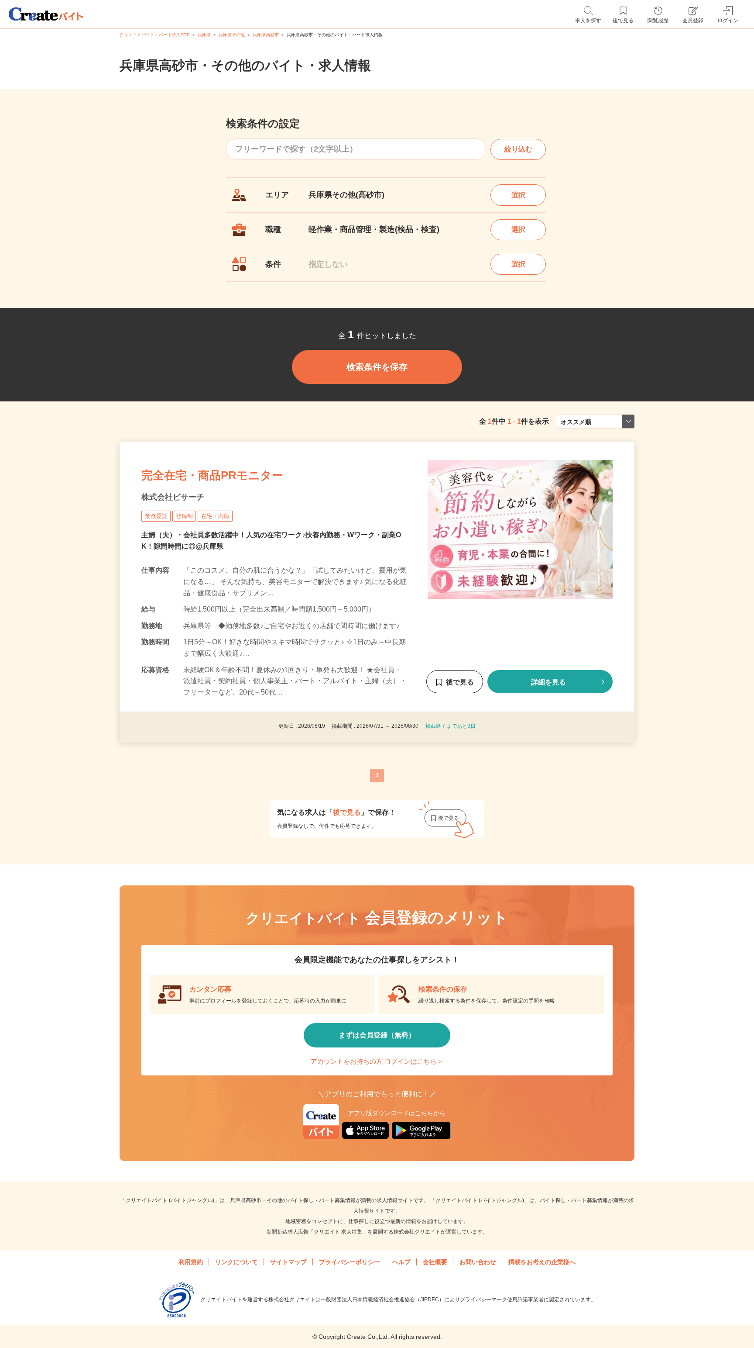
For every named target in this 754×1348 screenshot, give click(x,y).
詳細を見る (548, 682)
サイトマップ (288, 1261)
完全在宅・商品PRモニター (212, 475)
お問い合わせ (477, 1261)
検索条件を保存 (377, 367)
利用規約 (190, 1261)
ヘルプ (401, 1261)
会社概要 (435, 1261)
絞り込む (518, 149)
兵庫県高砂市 (266, 34)
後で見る (460, 682)
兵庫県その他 (232, 34)
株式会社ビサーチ (172, 497)
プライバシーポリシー (349, 1261)
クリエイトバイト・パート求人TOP (155, 34)
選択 (518, 195)
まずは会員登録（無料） (377, 1035)
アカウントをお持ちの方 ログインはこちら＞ (377, 1061)
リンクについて (236, 1261)
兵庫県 (204, 34)
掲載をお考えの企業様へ (542, 1261)
